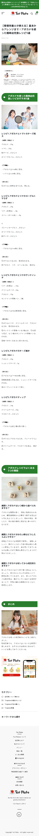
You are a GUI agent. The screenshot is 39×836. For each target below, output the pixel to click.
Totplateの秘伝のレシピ (13, 700)
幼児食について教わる (12, 697)
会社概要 (19, 782)
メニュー (19, 747)
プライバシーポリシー (19, 768)
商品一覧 (19, 751)
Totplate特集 (9, 708)
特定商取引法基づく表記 (19, 772)
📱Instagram (19, 758)
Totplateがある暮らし (12, 704)
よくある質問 (19, 755)
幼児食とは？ (19, 740)
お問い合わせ (19, 785)
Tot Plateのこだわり (19, 804)
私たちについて (19, 744)
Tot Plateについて (19, 737)
